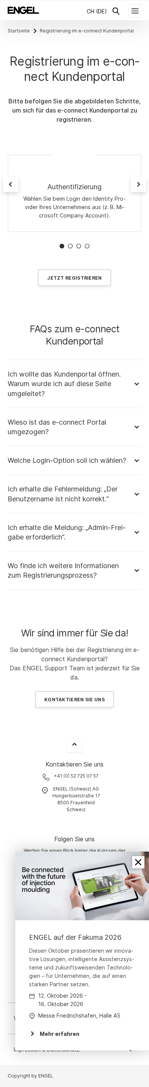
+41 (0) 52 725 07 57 (76, 776)
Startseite (19, 31)
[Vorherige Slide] (10, 184)
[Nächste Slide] (138, 184)
